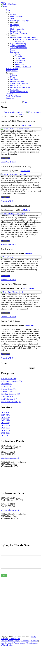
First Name (5, 550)
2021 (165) (5, 425)
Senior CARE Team (8, 162)
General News (26, 125)
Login (3, 2)
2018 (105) (5, 433)
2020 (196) (5, 428)
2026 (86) (5, 412)
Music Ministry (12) (8, 386)
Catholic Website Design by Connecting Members (19, 641)
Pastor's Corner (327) (9, 389)
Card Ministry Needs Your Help (16, 166)
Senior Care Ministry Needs (14, 284)
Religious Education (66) (10, 394)
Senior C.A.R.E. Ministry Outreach (18, 121)
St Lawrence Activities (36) (11, 381)
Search (25, 102)
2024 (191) (5, 418)
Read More (5, 158)
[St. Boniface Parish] (9, 4)
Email (3, 566)
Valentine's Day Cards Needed (15, 205)
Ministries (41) (6, 384)
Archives (19, 112)
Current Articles (9, 112)
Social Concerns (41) (9, 399)
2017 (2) (4, 435)
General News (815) (8, 379)
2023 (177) (5, 420)
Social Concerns (28, 288)
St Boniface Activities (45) (11, 402)
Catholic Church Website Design (13, 643)
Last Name (5, 558)
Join (3, 575)
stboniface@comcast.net (10, 458)
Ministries (26, 210)
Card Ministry (8, 249)
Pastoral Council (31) (9, 391)
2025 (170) (5, 415)
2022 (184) (5, 423)
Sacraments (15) (7, 397)
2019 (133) (5, 430)
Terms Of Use (14, 639)
